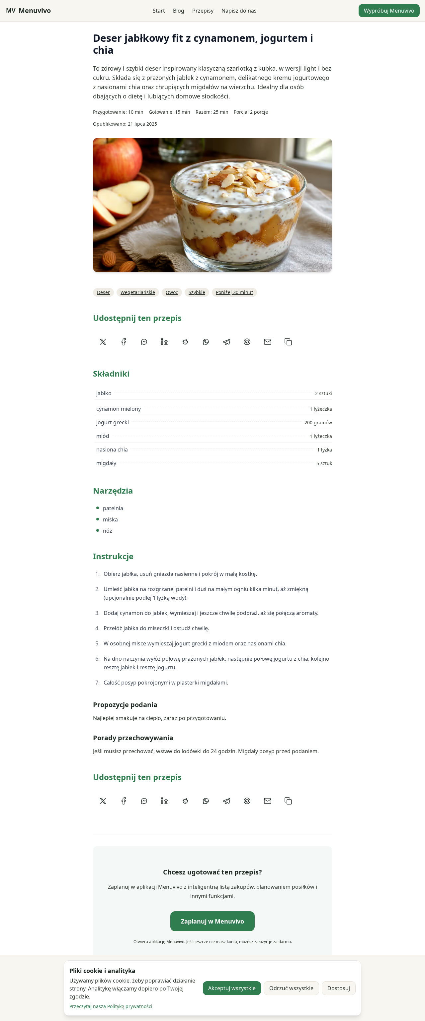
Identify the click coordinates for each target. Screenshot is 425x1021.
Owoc (172, 292)
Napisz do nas (239, 10)
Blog (178, 10)
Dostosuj (338, 988)
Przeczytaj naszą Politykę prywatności (110, 1006)
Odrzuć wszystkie (291, 988)
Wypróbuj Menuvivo (389, 10)
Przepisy (202, 10)
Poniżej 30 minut (234, 292)
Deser (103, 292)
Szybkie (197, 292)
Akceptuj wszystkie (232, 988)
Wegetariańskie (138, 292)
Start (159, 10)
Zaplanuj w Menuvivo (212, 921)
